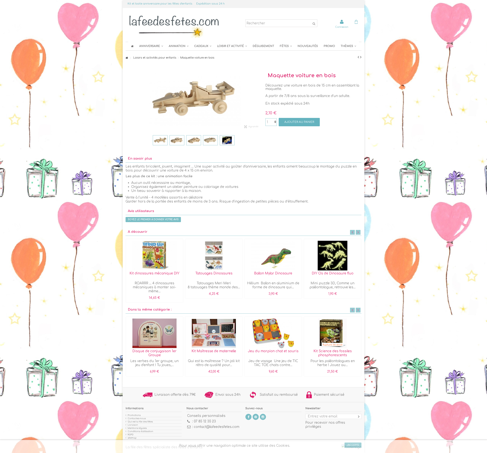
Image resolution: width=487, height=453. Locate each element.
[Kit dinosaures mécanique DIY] (154, 255)
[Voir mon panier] (356, 22)
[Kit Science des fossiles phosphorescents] (332, 333)
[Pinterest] (256, 417)
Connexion (341, 27)
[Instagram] (263, 417)
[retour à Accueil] (127, 58)
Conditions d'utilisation (140, 431)
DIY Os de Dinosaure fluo (332, 273)
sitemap (132, 437)
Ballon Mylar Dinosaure (273, 273)
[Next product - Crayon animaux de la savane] (360, 57)
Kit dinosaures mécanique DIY (154, 273)
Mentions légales (137, 428)
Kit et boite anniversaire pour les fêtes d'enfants (159, 3)
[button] (286, 46)
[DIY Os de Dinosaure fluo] (332, 255)
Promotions (134, 415)
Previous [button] (352, 232)
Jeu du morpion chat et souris (273, 351)
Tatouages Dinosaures (213, 273)
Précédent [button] (127, 99)
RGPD (131, 434)
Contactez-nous (137, 418)
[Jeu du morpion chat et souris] (273, 333)
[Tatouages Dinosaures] (214, 255)
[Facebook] (248, 417)
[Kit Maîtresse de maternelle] (214, 333)
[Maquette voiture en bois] (160, 140)
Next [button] (358, 232)
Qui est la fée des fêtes (140, 421)
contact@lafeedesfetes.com (216, 427)
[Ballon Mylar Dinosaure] (273, 255)
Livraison (133, 424)
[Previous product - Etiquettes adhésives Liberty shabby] (358, 57)
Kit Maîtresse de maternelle (214, 351)
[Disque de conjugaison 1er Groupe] (154, 333)
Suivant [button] (259, 99)
